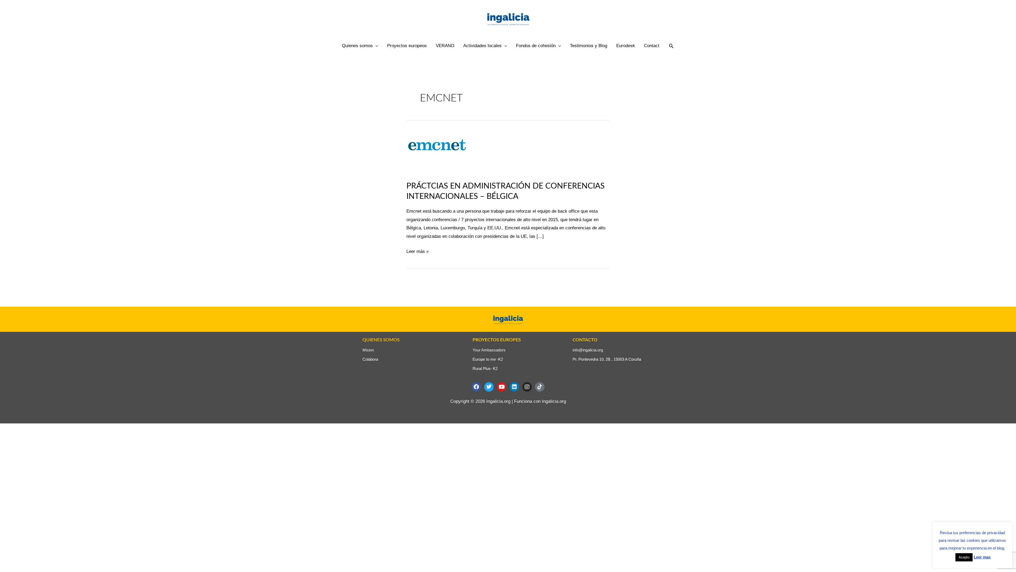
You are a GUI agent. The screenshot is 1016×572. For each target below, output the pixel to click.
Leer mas (982, 557)
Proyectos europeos (407, 45)
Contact (651, 45)
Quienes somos (357, 45)
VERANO (445, 45)
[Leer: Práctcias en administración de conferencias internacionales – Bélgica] (443, 152)
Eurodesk (625, 45)
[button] (671, 46)
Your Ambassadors (489, 350)
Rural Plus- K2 (485, 368)
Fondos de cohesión (536, 45)
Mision (368, 350)
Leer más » (417, 250)
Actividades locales (482, 45)
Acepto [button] (964, 557)
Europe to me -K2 (488, 359)
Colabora (370, 359)
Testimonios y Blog (588, 45)
